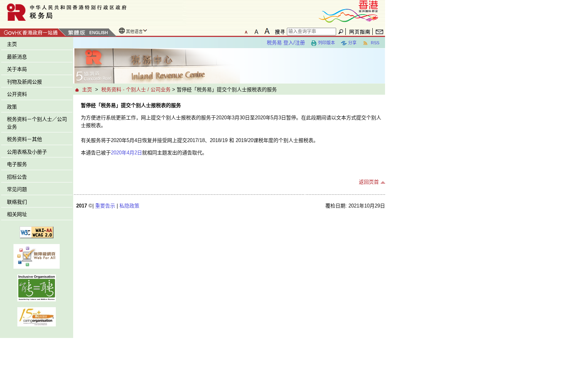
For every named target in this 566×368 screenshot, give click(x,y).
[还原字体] (246, 31)
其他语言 (134, 31)
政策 (12, 107)
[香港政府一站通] (33, 31)
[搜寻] (279, 31)
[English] (98, 33)
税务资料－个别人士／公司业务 (37, 123)
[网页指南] (360, 31)
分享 (352, 42)
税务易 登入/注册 (286, 42)
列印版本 (326, 42)
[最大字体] (267, 31)
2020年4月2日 (126, 153)
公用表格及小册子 (27, 152)
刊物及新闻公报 (24, 82)
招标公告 (17, 177)
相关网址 (17, 214)
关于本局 (17, 69)
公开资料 (17, 94)
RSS (374, 42)
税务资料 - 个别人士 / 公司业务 (136, 89)
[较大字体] (256, 31)
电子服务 (17, 164)
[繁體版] (76, 33)
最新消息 (17, 57)
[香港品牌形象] (348, 11)
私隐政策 (129, 206)
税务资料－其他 (24, 139)
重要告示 (105, 206)
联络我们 (17, 202)
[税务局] (93, 12)
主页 (12, 44)
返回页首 (369, 182)
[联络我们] (379, 31)
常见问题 (17, 189)
